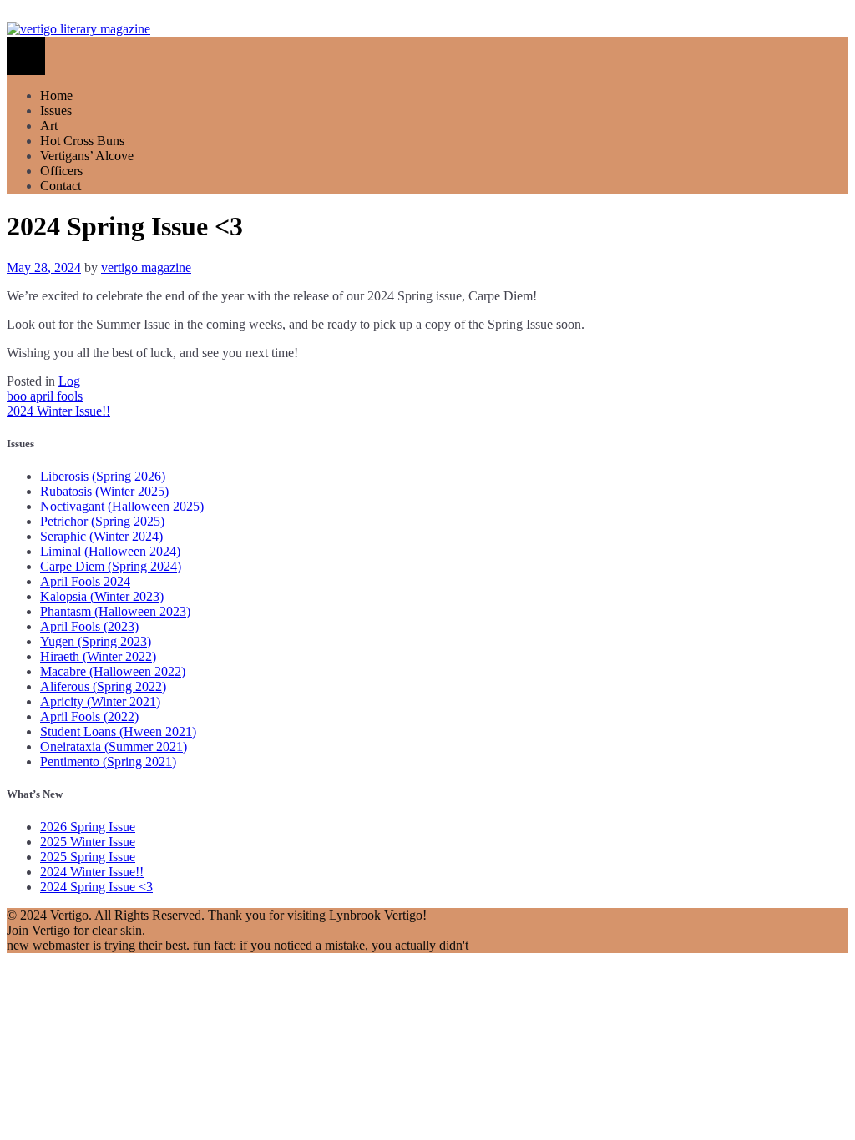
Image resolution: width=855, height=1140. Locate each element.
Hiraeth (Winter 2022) (98, 656)
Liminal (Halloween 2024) (110, 551)
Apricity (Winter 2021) (100, 701)
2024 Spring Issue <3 (96, 887)
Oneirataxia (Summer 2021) (113, 746)
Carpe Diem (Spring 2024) (110, 566)
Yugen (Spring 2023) (95, 641)
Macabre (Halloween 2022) (112, 671)
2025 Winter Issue (87, 842)
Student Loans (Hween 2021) (118, 731)
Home (56, 95)
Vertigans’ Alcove (87, 156)
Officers (61, 171)
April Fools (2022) (89, 716)
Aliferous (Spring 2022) (103, 686)
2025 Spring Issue (87, 857)
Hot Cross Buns (82, 141)
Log (69, 381)
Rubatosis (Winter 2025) (104, 491)
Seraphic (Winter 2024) (101, 536)
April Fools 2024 (85, 581)
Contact (60, 186)
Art (49, 126)
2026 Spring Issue (87, 827)
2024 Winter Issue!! (58, 411)
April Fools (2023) (89, 626)
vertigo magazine (146, 267)
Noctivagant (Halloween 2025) (122, 506)
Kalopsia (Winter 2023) (102, 596)
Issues (56, 110)
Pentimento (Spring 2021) (108, 761)
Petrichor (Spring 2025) (102, 521)
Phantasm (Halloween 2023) (115, 611)
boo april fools (45, 396)
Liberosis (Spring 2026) (102, 476)
